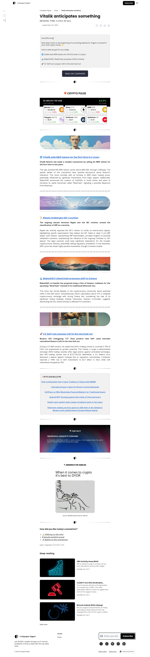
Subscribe (129, 3)
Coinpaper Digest (45, 10)
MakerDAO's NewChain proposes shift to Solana (69, 278)
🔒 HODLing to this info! (52, 534)
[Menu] (137, 2)
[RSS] (124, 643)
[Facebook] (112, 643)
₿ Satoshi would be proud (53, 537)
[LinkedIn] (106, 643)
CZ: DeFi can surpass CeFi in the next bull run (67, 333)
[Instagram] (118, 643)
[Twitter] (101, 643)
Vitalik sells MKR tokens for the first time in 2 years (71, 157)
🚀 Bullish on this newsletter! (55, 540)
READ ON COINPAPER (75, 73)
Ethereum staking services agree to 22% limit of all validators (75, 407)
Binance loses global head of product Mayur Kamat (75, 410)
